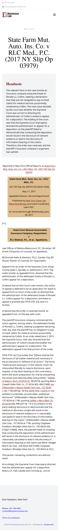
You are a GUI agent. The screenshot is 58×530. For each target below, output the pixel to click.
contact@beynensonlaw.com (15, 7)
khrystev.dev (49, 525)
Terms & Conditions (11, 518)
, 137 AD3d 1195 (28, 387)
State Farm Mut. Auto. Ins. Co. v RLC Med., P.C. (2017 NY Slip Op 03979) (29, 169)
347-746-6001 (10, 3)
